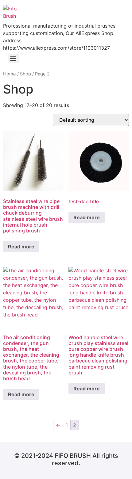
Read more (21, 246)
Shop (25, 74)
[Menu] (13, 58)
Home (9, 74)
